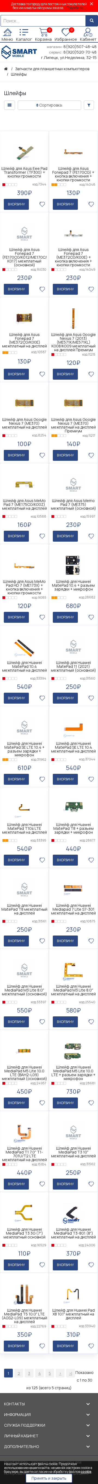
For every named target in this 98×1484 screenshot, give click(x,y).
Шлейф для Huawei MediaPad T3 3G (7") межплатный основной (24, 1233)
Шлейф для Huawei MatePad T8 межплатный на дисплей (24, 909)
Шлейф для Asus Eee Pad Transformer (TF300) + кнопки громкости (24, 172)
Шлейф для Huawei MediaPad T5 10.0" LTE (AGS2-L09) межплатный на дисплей (24, 1316)
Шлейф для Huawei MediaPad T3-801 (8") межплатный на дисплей (73, 1233)
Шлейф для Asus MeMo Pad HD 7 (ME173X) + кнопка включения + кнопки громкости (24, 587)
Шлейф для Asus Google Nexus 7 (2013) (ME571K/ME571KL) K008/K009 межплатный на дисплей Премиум (73, 342)
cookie (86, 1471)
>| (70, 1373)
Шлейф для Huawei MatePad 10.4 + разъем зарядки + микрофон (73, 585)
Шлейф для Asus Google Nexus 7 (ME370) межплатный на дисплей (24, 423)
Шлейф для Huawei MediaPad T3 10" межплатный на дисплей (73, 1152)
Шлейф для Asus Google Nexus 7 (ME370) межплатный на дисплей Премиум (73, 425)
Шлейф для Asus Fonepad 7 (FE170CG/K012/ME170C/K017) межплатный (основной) (24, 257)
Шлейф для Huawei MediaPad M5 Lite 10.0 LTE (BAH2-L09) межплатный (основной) (24, 1073)
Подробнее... (75, 7)
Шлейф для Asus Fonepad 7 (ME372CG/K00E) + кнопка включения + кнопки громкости (73, 257)
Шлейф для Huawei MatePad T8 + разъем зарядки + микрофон (73, 828)
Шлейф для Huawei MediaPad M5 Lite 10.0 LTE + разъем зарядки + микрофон (73, 1073)
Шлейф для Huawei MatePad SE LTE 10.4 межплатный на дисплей (73, 747)
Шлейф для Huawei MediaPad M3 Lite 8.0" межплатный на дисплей (73, 990)
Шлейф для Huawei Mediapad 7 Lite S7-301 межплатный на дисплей (73, 909)
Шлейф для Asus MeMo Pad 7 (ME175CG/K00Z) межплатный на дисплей (24, 504)
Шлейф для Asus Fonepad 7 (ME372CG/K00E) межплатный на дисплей (24, 340)
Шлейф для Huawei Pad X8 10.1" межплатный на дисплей (73, 1314)
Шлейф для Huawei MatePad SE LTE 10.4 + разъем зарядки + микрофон (24, 749)
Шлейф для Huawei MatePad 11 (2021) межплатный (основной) (73, 666)
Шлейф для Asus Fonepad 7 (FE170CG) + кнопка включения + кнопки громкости (73, 174)
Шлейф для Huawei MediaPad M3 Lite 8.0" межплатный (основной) (24, 990)
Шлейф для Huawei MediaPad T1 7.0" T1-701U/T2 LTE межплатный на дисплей (24, 1154)
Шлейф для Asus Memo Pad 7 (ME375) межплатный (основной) (73, 504)
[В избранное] (42, 204)
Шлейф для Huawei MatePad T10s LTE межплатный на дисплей (24, 828)
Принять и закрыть (49, 1478)
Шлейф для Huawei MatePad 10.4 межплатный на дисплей (24, 666)
